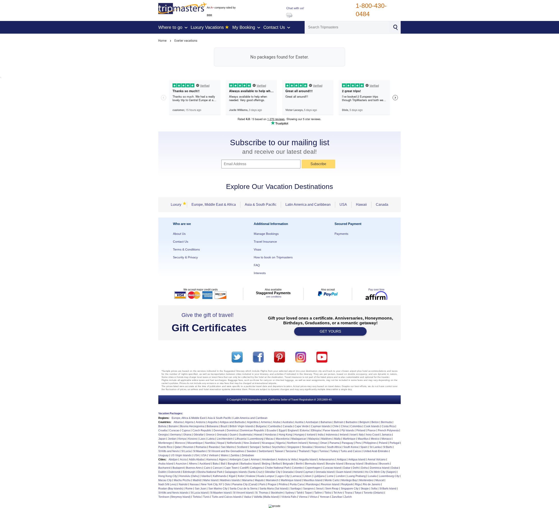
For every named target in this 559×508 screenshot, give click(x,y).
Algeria (189, 422)
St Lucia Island (199, 492)
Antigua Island (356, 459)
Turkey (334, 451)
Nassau (194, 484)
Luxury (177, 204)
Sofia (374, 488)
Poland (383, 442)
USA (343, 204)
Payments (341, 233)
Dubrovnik (174, 471)
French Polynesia (388, 430)
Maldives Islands (230, 480)
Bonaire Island (334, 463)
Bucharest (164, 467)
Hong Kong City (167, 476)
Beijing (266, 463)
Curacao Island (332, 467)
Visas (257, 249)
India (321, 434)
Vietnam (214, 455)
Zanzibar (337, 496)
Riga (358, 484)
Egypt (282, 430)
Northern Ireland (297, 442)
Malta (337, 438)
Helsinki (358, 471)
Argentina (253, 422)
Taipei (308, 492)
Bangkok (233, 463)
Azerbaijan (311, 422)
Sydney (289, 492)
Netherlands (234, 442)
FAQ (257, 265)
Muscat (379, 480)
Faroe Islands (331, 430)
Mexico (375, 438)
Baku (216, 463)
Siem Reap (331, 488)
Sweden (251, 451)
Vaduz (247, 496)
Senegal (255, 447)
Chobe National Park (277, 467)
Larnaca (296, 476)
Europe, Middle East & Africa (214, 204)
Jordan (172, 438)
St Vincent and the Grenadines (226, 451)
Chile (335, 426)
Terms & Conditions (186, 249)
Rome (189, 488)
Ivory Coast (372, 434)
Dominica (232, 430)
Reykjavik (347, 484)
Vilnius (313, 496)
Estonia (304, 430)
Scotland (242, 447)
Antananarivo (327, 459)
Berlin (299, 463)
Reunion (188, 447)
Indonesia (332, 434)
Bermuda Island (314, 463)
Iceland (311, 434)
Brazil (224, 426)
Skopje (365, 488)
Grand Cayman (304, 471)
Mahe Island (210, 480)
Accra (183, 459)
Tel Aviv (337, 492)
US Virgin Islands (181, 455)
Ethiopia (316, 430)
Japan (162, 438)
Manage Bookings (266, 233)
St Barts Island (387, 488)
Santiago (295, 488)
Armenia (266, 422)
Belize (375, 422)
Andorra (200, 422)
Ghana (187, 434)
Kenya (182, 438)
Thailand (303, 451)
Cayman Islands (320, 426)
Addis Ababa (196, 459)
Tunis (206, 496)
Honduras (270, 434)
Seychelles (278, 447)
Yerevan (325, 496)
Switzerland (266, 451)
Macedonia (282, 438)
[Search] (395, 27)
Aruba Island (165, 463)
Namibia (210, 442)
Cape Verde (302, 426)
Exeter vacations (185, 40)
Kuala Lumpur (265, 476)
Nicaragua (268, 442)
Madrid (197, 480)
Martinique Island (291, 480)
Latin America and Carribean (250, 418)
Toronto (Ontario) (374, 492)
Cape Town (231, 467)
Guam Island (343, 471)
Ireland (344, 434)
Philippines (370, 442)
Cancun (217, 467)
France (371, 430)
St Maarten (199, 451)
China (344, 426)
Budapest (178, 467)
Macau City (165, 480)
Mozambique (195, 442)
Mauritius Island (313, 480)
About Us (179, 233)
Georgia (163, 434)
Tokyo (357, 492)
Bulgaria (261, 426)
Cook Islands (372, 426)
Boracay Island (354, 463)
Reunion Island (330, 484)
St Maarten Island (220, 492)
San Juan (200, 488)
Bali (223, 463)
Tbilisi (327, 492)
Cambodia (274, 426)
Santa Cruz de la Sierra (243, 488)
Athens (193, 463)
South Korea (350, 447)
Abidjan (173, 459)
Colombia (356, 426)
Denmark (219, 430)
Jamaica (386, 434)
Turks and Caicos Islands (227, 496)
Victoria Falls (289, 496)
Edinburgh (189, 471)
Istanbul (206, 476)
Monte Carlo (331, 480)
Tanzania (290, 451)
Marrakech (272, 480)
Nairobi (183, 484)
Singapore (293, 447)
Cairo (207, 467)
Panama (335, 442)
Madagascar (298, 438)
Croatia (162, 430)
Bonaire (173, 426)
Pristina (283, 484)
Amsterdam (269, 459)
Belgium (364, 422)
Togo (314, 451)
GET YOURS (330, 331)
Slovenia (319, 447)
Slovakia (307, 447)
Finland (360, 430)
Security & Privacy (185, 257)
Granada (288, 471)
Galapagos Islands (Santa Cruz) (244, 471)
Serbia (266, 447)
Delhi (356, 467)
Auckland (204, 463)
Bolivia (162, 426)
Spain (363, 447)
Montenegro (165, 442)
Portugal (395, 442)
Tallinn (318, 492)
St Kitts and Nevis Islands (173, 492)
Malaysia (313, 438)
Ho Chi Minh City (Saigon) (380, 471)
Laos (202, 438)
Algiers (223, 459)
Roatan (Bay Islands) (170, 488)
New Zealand (251, 442)
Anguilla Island (308, 459)
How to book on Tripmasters (273, 257)
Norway (313, 442)
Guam (233, 434)
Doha (364, 467)
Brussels (384, 463)
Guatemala (245, 434)
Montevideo (366, 480)
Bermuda (386, 422)
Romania (201, 447)
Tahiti (299, 492)
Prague (272, 484)
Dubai (395, 467)
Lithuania (240, 438)
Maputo (259, 480)
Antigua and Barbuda (232, 422)
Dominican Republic (252, 430)
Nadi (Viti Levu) (167, 484)
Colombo (297, 467)
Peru (358, 442)
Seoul (319, 488)
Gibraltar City (272, 471)
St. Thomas (261, 492)
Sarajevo (308, 488)
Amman (255, 459)
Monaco (386, 438)
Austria (299, 422)
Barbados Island (250, 463)
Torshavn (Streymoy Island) (174, 496)
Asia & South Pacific (260, 204)
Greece (210, 434)
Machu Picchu (182, 480)
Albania (178, 422)
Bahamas (326, 422)
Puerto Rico (165, 447)
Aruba (276, 422)
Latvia (211, 438)
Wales (224, 455)
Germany (175, 434)
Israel (353, 434)
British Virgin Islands (241, 426)
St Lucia (186, 451)
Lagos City (282, 476)
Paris (262, 484)
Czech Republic (201, 430)
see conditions (273, 296)
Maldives (326, 438)
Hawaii (361, 204)
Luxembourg (255, 438)
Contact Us (180, 241)
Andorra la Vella (287, 459)
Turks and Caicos (350, 451)
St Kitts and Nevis (168, 451)
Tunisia (323, 451)
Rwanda (214, 447)
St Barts (387, 447)
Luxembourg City (389, 476)
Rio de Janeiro (371, 484)
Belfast (277, 463)
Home (162, 40)
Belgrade (288, 463)
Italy (361, 434)
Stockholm (277, 492)
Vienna (303, 496)
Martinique (349, 438)
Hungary (299, 434)
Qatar (177, 447)
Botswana (212, 426)
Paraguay (347, 442)
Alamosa (211, 459)
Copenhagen (313, 467)
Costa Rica (388, 426)
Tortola (197, 496)
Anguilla (212, 422)
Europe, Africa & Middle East (188, 418)
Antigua (341, 459)
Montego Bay (349, 480)
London (340, 476)
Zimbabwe (248, 455)
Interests (260, 273)
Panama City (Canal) (244, 484)
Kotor (241, 476)
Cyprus (186, 430)
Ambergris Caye (238, 459)
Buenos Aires (194, 467)
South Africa (334, 447)
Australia (287, 422)
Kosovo (192, 438)
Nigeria (280, 442)
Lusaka (372, 476)
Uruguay (163, 455)
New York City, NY (212, 484)
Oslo (227, 484)
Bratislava (371, 463)
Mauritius (363, 438)
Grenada (222, 434)
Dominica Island (379, 467)
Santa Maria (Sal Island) (273, 488)
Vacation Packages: (170, 413)
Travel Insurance (265, 241)
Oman (323, 442)
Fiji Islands (348, 430)
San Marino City (217, 488)
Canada (382, 204)
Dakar (346, 467)
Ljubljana (319, 476)
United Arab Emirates (375, 451)
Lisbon (307, 476)
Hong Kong (285, 434)
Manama (247, 480)
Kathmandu (220, 476)
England (293, 430)
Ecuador (272, 430)
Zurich (348, 496)
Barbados (351, 422)
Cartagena (256, 467)
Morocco (180, 442)
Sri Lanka (375, 447)
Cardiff (244, 467)
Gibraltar (198, 434)
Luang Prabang (356, 476)
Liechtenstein (225, 438)
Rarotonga (312, 484)
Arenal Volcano (376, 459)
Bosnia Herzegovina (192, 426)
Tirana (348, 492)
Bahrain (338, 422)
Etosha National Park (210, 471)
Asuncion (181, 463)
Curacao (174, 430)
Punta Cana (297, 484)
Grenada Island (325, 471)
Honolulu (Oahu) (189, 476)
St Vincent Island (243, 492)
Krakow (250, 476)
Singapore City (349, 488)
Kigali (232, 476)
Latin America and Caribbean (308, 204)
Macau (270, 438)
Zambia (234, 455)
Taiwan (279, 451)
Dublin (162, 471)
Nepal (220, 442)
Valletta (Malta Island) (266, 496)
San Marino (228, 447)
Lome (330, 476)
